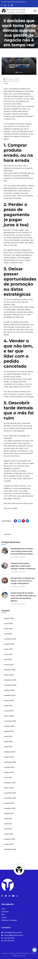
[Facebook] (15, 520)
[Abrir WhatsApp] (5, 954)
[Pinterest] (23, 520)
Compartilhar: (7, 521)
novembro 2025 (10, 639)
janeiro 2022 (9, 788)
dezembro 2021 (10, 793)
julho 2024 (8, 706)
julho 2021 (8, 818)
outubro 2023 (9, 726)
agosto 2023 (9, 731)
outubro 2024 (9, 690)
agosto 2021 (8, 813)
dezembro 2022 (10, 762)
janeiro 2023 (9, 757)
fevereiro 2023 (9, 752)
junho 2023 (8, 742)
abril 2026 (8, 634)
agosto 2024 (9, 700)
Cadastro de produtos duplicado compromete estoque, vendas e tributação (23, 566)
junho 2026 (8, 623)
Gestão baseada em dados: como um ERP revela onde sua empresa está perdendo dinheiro (23, 597)
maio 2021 (8, 824)
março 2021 (8, 834)
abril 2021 (8, 829)
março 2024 (8, 711)
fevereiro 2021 (9, 839)
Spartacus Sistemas (12, 81)
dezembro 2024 (10, 680)
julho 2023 (8, 736)
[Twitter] (19, 520)
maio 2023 (8, 747)
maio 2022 (8, 777)
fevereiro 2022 (9, 783)
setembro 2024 (10, 695)
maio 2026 (8, 629)
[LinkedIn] (27, 520)
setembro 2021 (9, 808)
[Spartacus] (13, 11)
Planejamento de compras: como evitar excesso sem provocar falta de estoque (22, 551)
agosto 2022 (9, 772)
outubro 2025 (9, 644)
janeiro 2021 (8, 844)
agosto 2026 (9, 618)
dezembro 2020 (10, 849)
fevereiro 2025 (9, 670)
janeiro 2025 (9, 675)
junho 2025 (8, 649)
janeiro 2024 (9, 716)
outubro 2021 (9, 803)
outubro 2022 (9, 767)
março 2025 (8, 665)
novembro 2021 (10, 798)
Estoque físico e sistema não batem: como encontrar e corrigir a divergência (23, 580)
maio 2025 (8, 654)
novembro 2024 (10, 685)
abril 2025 (8, 659)
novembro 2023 (10, 721)
